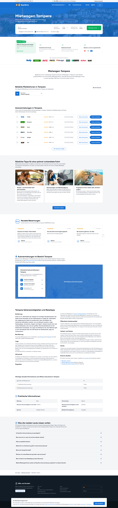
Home (18, 472)
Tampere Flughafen (25, 93)
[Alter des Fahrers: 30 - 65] (35, 31)
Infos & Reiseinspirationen (58, 5)
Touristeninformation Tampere (68, 363)
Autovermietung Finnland (32, 260)
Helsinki (49, 336)
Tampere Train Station (29, 284)
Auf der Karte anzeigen (29, 281)
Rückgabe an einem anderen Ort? (26, 31)
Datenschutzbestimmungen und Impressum (47, 493)
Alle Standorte (97, 87)
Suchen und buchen (96, 117)
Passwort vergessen (64, 488)
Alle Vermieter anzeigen (59, 149)
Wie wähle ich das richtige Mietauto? (45, 489)
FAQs (39, 488)
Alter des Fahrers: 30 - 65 (42, 31)
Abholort (19, 27)
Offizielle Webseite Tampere (67, 362)
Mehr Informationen (83, 117)
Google (86, 358)
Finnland (42, 336)
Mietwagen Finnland (25, 472)
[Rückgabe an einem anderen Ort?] (17, 31)
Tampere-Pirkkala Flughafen (80, 313)
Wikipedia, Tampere (66, 360)
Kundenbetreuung (77, 5)
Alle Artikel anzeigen (59, 208)
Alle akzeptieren (99, 503)
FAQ (69, 5)
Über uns (40, 486)
